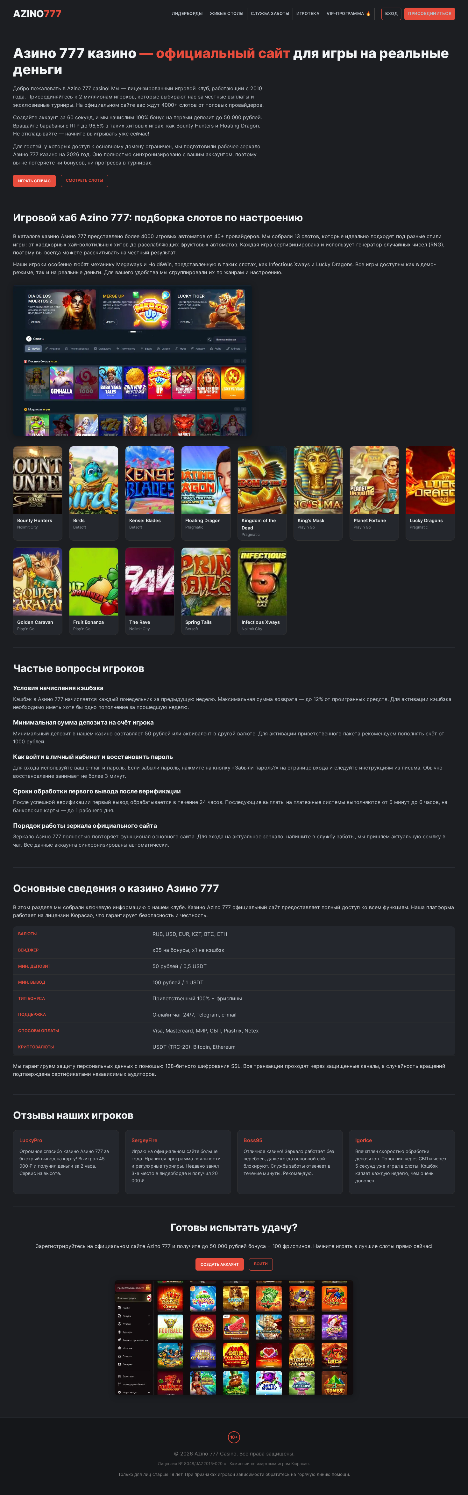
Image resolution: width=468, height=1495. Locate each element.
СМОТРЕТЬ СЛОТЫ (84, 180)
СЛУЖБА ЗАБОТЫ (270, 13)
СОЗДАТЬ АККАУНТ (220, 1264)
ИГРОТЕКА (307, 13)
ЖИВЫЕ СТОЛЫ (227, 13)
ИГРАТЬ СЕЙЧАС (34, 181)
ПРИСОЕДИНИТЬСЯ (429, 13)
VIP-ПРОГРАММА (349, 13)
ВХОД (391, 13)
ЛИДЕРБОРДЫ (187, 13)
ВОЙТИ (261, 1263)
